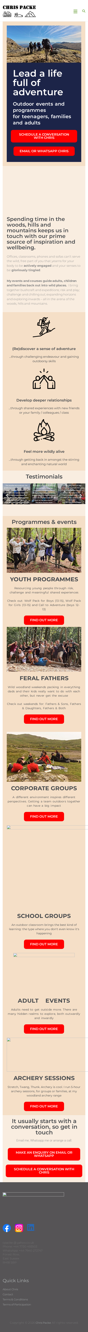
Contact (8, 1294)
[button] (7, 495)
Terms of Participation (17, 1304)
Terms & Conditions (15, 1299)
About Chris (10, 1289)
